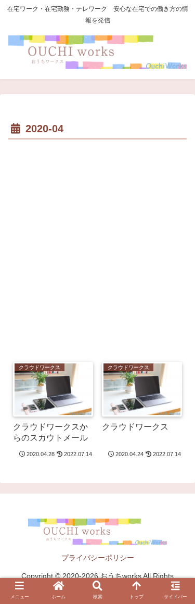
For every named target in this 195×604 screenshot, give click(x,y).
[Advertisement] (97, 245)
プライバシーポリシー (97, 557)
